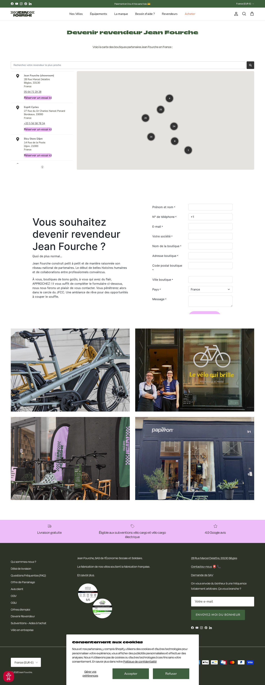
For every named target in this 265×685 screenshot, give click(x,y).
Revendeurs (170, 14)
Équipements (98, 14)
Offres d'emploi (20, 609)
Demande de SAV (202, 575)
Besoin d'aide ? (145, 14)
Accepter (130, 673)
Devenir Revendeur (23, 616)
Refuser (171, 673)
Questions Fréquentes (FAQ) (28, 575)
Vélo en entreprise (22, 630)
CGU (14, 603)
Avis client (17, 589)
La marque (121, 14)
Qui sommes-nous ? (23, 562)
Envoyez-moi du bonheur (218, 615)
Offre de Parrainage (23, 582)
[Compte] (235, 14)
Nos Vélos (76, 14)
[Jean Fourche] (22, 14)
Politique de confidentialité (140, 661)
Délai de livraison (21, 568)
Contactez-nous (201, 566)
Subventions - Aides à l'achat (28, 623)
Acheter (190, 14)
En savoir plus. (85, 575)
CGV (14, 596)
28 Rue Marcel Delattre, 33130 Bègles (214, 558)
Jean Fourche (25, 672)
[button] (8, 676)
